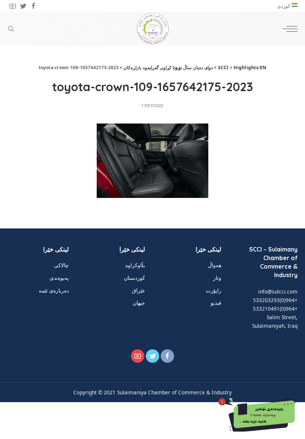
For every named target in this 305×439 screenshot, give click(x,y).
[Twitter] (23, 6)
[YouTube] (12, 6)
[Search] (12, 28)
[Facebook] (33, 6)
